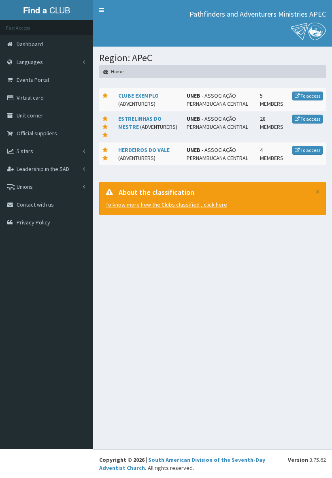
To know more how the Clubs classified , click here (166, 204)
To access (310, 96)
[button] (101, 10)
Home (116, 71)
